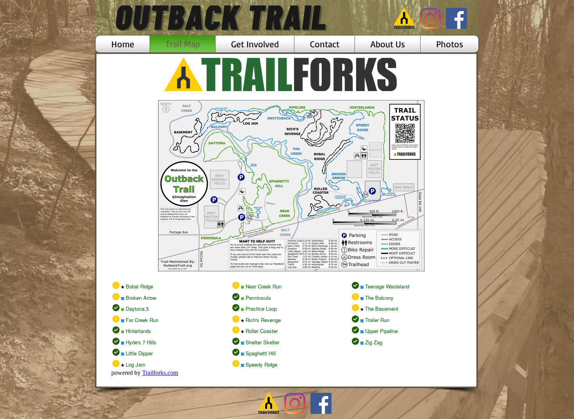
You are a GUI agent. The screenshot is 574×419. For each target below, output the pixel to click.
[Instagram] (430, 18)
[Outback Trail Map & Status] (404, 18)
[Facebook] (456, 18)
